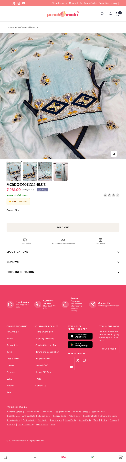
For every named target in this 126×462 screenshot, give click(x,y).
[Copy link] (117, 195)
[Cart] (117, 14)
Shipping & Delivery (44, 338)
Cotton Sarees (32, 411)
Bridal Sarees (13, 416)
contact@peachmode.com (108, 306)
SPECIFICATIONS (18, 251)
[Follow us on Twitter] (13, 3)
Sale (9, 392)
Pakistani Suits (90, 416)
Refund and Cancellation (47, 352)
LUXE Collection (25, 424)
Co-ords (10, 372)
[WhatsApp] (105, 195)
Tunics (104, 420)
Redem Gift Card (43, 372)
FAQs (38, 379)
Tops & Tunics (13, 358)
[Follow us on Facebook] (9, 3)
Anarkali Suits (28, 416)
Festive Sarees (98, 411)
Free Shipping (25, 243)
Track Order (90, 3)
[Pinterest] (113, 195)
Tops (96, 420)
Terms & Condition (44, 331)
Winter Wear (42, 424)
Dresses (10, 365)
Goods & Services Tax (45, 345)
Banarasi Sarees (14, 411)
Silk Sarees (47, 411)
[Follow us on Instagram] (18, 3)
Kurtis (9, 352)
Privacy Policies (42, 358)
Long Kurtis (70, 420)
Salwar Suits (12, 345)
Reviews (13, 262)
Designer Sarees (62, 411)
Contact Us (75, 3)
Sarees (10, 338)
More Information (20, 272)
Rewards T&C (41, 365)
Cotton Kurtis (29, 420)
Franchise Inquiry (108, 3)
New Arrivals (13, 331)
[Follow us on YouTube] (23, 3)
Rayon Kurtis (56, 420)
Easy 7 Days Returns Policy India (63, 243)
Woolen (10, 385)
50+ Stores (100, 243)
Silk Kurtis (42, 420)
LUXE (9, 379)
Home (9, 27)
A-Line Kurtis (85, 420)
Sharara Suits (44, 416)
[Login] (110, 13)
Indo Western (13, 420)
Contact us (40, 385)
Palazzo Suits (59, 416)
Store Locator (59, 3)
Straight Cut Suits (108, 416)
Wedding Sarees (80, 411)
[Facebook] (109, 195)
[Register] (114, 349)
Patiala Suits (74, 416)
